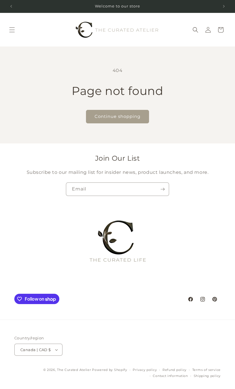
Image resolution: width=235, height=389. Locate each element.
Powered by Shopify (109, 370)
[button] (12, 30)
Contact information (170, 376)
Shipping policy (207, 376)
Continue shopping (117, 116)
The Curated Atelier (74, 370)
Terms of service (206, 370)
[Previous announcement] (11, 6)
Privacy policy (145, 370)
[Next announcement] (224, 6)
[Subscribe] (162, 189)
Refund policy (174, 370)
